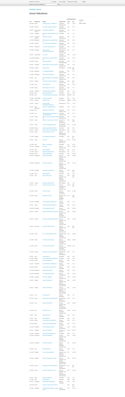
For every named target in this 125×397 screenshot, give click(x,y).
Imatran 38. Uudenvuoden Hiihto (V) (50, 384)
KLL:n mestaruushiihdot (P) (48, 352)
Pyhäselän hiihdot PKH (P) (48, 151)
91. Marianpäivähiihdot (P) (48, 71)
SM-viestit (45, 139)
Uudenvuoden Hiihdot (47, 153)
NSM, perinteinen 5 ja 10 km (49, 131)
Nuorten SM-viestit (47, 310)
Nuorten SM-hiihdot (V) (47, 163)
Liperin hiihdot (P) (46, 149)
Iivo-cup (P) (45, 54)
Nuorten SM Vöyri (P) (47, 175)
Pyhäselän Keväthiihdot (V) (48, 30)
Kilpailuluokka (71, 1)
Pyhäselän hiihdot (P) (47, 98)
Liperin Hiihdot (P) (46, 84)
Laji (52, 1)
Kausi (61, 1)
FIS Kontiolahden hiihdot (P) (48, 208)
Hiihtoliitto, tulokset (35, 9)
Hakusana (37, 1)
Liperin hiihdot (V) (46, 256)
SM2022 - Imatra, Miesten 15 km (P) (50, 120)
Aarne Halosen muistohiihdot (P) (49, 320)
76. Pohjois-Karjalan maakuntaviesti (50, 94)
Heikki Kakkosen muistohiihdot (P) (50, 129)
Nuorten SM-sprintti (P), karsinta (49, 358)
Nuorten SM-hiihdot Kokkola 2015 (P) (50, 211)
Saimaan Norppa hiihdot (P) (48, 74)
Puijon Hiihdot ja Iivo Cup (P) (49, 87)
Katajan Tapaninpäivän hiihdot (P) (50, 128)
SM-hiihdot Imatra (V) (47, 195)
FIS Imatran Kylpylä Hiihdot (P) (49, 124)
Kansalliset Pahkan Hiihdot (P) (49, 91)
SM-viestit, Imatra (46, 191)
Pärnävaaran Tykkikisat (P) (48, 110)
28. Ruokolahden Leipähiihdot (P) (50, 263)
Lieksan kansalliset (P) (47, 260)
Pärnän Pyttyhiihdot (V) (47, 93)
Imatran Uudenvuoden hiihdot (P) (50, 205)
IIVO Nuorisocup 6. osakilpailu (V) (50, 23)
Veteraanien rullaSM (47, 61)
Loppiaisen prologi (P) (47, 36)
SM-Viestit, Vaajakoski (47, 276)
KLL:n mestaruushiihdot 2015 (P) (50, 233)
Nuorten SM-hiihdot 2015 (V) (49, 226)
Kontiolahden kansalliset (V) (48, 170)
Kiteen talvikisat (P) (47, 348)
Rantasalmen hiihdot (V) (48, 270)
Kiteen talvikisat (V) (47, 315)
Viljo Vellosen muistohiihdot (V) (49, 333)
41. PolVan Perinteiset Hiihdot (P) (50, 43)
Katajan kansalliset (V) (47, 377)
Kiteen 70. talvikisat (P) (47, 144)
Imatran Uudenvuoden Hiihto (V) (49, 267)
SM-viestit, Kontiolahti (47, 330)
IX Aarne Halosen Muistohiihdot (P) (50, 258)
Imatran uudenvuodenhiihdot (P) (49, 323)
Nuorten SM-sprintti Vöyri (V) (49, 185)
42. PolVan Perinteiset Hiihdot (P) (50, 26)
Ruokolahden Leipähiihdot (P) (49, 381)
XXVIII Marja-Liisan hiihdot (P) (49, 136)
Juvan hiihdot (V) (46, 295)
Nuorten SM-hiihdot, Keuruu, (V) (49, 370)
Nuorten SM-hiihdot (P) (47, 155)
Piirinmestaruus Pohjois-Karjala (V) (50, 251)
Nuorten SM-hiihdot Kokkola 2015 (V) (50, 219)
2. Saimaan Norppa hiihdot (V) (49, 46)
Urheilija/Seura (42, 4)
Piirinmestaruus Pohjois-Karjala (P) (50, 298)
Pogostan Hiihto (46, 67)
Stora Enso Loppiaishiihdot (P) (49, 106)
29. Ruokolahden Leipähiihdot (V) (50, 201)
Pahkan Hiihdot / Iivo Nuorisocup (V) (50, 64)
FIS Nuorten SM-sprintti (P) (48, 239)
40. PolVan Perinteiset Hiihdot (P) (50, 81)
